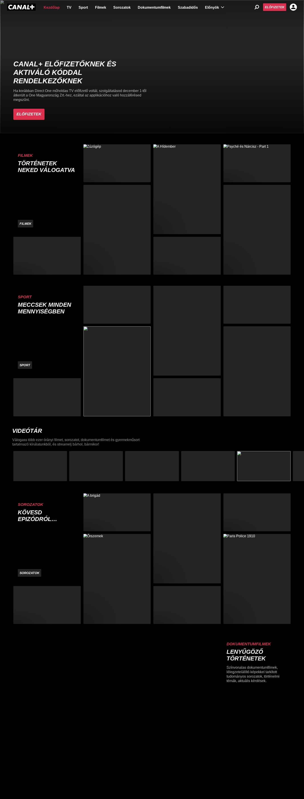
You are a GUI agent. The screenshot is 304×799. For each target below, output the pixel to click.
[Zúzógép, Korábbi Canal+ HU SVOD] (117, 163)
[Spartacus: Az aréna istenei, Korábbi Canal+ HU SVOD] (187, 605)
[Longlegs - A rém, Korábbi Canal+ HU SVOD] (47, 256)
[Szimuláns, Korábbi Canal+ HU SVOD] (117, 230)
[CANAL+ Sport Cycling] (257, 371)
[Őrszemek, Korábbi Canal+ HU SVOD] (117, 579)
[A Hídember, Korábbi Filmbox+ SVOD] (187, 189)
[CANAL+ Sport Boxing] (47, 397)
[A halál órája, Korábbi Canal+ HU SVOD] (257, 512)
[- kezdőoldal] (21, 7)
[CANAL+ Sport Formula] (117, 305)
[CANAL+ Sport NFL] (187, 397)
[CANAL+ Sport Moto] (257, 305)
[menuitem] (51, 7)
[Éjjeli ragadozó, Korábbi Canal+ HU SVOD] (257, 230)
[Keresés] (256, 7)
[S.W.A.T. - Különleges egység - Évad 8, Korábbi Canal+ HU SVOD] (187, 538)
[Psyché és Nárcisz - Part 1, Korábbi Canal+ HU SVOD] (257, 163)
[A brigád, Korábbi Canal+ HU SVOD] (117, 512)
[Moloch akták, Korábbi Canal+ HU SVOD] (47, 605)
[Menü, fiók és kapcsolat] (293, 7)
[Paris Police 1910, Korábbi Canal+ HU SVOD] (257, 579)
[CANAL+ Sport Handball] (187, 331)
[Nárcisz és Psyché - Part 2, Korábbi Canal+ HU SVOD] (187, 256)
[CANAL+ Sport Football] (117, 371)
